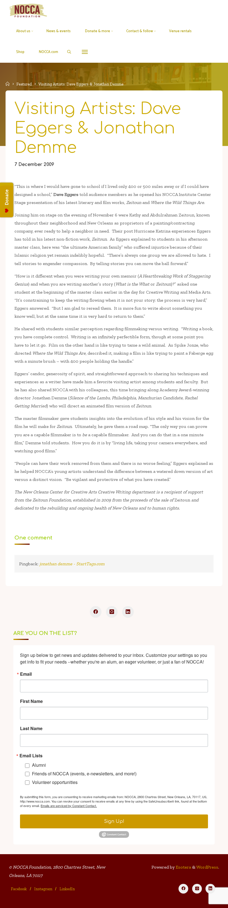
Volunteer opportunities (55, 782)
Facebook (19, 888)
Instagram (43, 888)
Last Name (31, 728)
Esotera (183, 867)
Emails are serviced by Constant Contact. (69, 805)
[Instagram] (112, 612)
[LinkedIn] (128, 612)
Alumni (39, 765)
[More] (85, 52)
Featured (24, 84)
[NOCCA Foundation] (28, 10)
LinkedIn (67, 888)
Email (26, 674)
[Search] (69, 52)
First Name (31, 701)
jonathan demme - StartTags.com (72, 563)
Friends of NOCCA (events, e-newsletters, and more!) (84, 773)
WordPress (207, 867)
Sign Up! (114, 821)
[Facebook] (95, 612)
